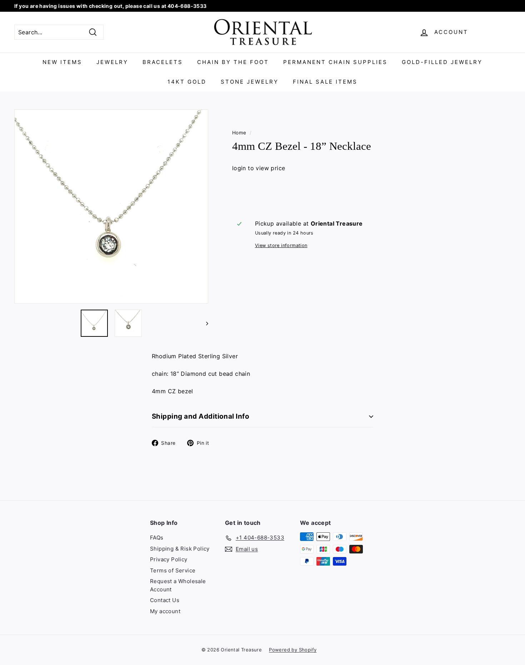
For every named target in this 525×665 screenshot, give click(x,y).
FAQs (157, 537)
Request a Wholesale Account (178, 585)
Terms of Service (172, 570)
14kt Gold (187, 81)
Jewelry (112, 62)
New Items (62, 62)
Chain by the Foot (233, 62)
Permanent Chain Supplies (335, 62)
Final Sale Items (325, 81)
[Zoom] (111, 206)
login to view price (258, 168)
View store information (281, 245)
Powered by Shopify (292, 649)
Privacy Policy (169, 559)
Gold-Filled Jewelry (442, 62)
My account (165, 611)
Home (239, 133)
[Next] (203, 323)
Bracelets (162, 62)
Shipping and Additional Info (200, 416)
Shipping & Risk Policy (180, 548)
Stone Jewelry (250, 81)
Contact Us (164, 600)
